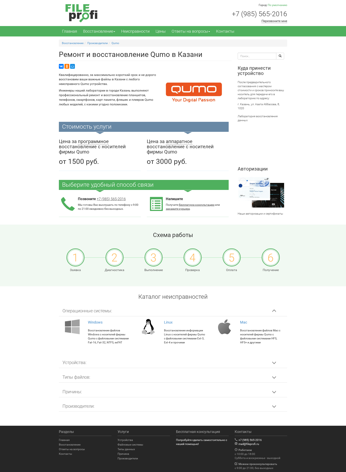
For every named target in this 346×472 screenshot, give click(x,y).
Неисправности (135, 31)
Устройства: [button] (74, 362)
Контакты (225, 31)
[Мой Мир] (72, 66)
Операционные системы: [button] (87, 310)
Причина (123, 453)
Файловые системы (130, 444)
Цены (161, 31)
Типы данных (126, 449)
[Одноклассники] (66, 66)
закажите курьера (178, 208)
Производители (128, 458)
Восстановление (98, 31)
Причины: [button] (72, 391)
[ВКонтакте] (61, 66)
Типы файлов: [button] (76, 377)
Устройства (125, 440)
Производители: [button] (78, 406)
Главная (69, 31)
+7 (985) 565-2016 (259, 14)
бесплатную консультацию (196, 204)
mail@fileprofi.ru (248, 444)
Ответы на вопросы (190, 31)
